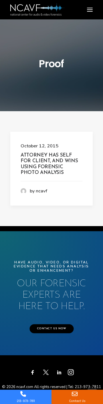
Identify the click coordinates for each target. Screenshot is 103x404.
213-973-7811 (88, 386)
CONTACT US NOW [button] (51, 328)
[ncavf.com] (37, 5)
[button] (90, 9)
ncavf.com (24, 386)
